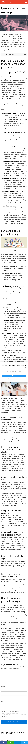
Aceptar (14, 375)
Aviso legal (4, 732)
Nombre (3, 686)
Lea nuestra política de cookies (14, 371)
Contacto (10, 733)
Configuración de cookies (14, 378)
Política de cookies (13, 732)
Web (2, 701)
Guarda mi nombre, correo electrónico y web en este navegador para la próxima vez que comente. (13, 714)
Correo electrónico (7, 694)
